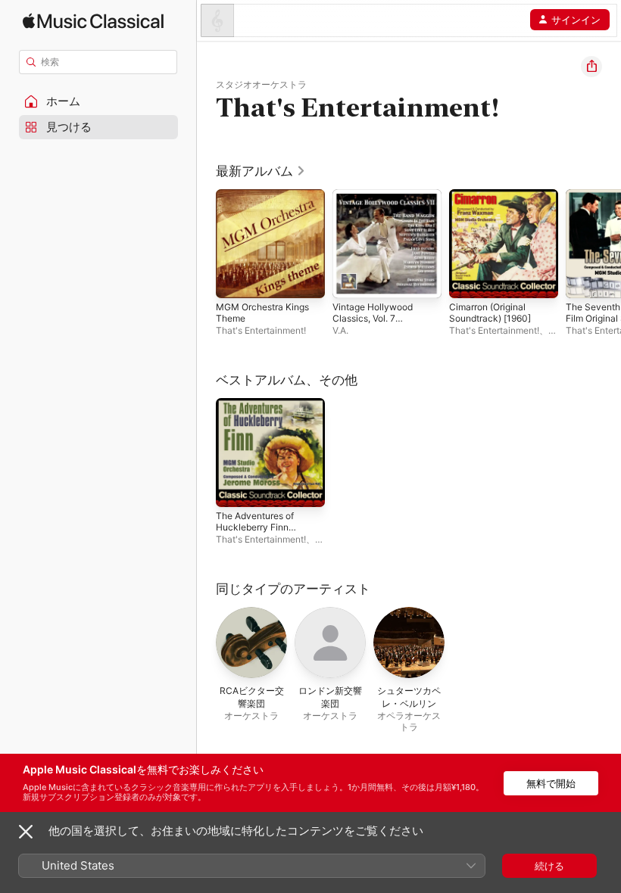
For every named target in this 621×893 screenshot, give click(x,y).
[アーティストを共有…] (591, 66)
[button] (98, 101)
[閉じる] (26, 832)
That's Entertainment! (261, 330)
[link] (261, 171)
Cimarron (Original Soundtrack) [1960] (490, 312)
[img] (93, 21)
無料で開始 (551, 783)
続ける (549, 866)
